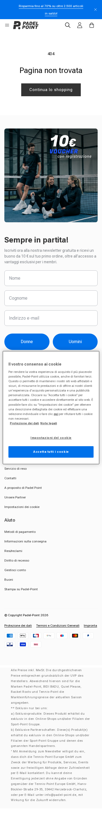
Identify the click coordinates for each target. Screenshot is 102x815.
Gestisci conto (15, 570)
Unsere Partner (15, 497)
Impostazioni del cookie (51, 438)
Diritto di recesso (16, 560)
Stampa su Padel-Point (21, 589)
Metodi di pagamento (20, 532)
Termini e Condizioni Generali (57, 625)
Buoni (8, 580)
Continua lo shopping (51, 89)
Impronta (90, 625)
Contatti (10, 478)
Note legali (48, 423)
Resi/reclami (13, 551)
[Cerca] (68, 25)
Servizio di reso (15, 469)
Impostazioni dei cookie (21, 507)
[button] (7, 25)
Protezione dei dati (18, 625)
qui (56, 414)
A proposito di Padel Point (23, 488)
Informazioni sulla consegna (25, 541)
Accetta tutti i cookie (51, 452)
